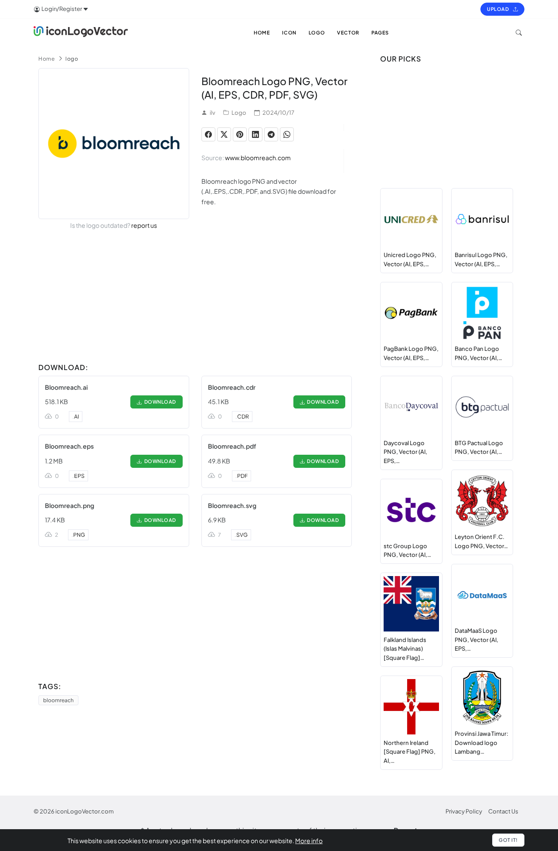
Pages (380, 32)
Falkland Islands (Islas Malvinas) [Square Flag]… (405, 649)
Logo (238, 112)
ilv (212, 112)
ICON (289, 32)
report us (144, 225)
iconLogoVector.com (84, 811)
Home (46, 58)
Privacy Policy (464, 811)
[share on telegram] (271, 134)
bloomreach (58, 700)
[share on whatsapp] (287, 134)
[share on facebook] (208, 134)
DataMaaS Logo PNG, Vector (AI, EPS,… (476, 639)
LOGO (317, 32)
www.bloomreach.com (258, 157)
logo (71, 58)
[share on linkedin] (255, 134)
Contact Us (503, 811)
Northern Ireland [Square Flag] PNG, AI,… (410, 752)
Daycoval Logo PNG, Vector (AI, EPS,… (405, 452)
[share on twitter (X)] (224, 134)
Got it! (508, 840)
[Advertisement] (195, 298)
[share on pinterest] (240, 134)
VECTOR (348, 32)
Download (159, 402)
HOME (262, 32)
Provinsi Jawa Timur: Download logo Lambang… (481, 742)
